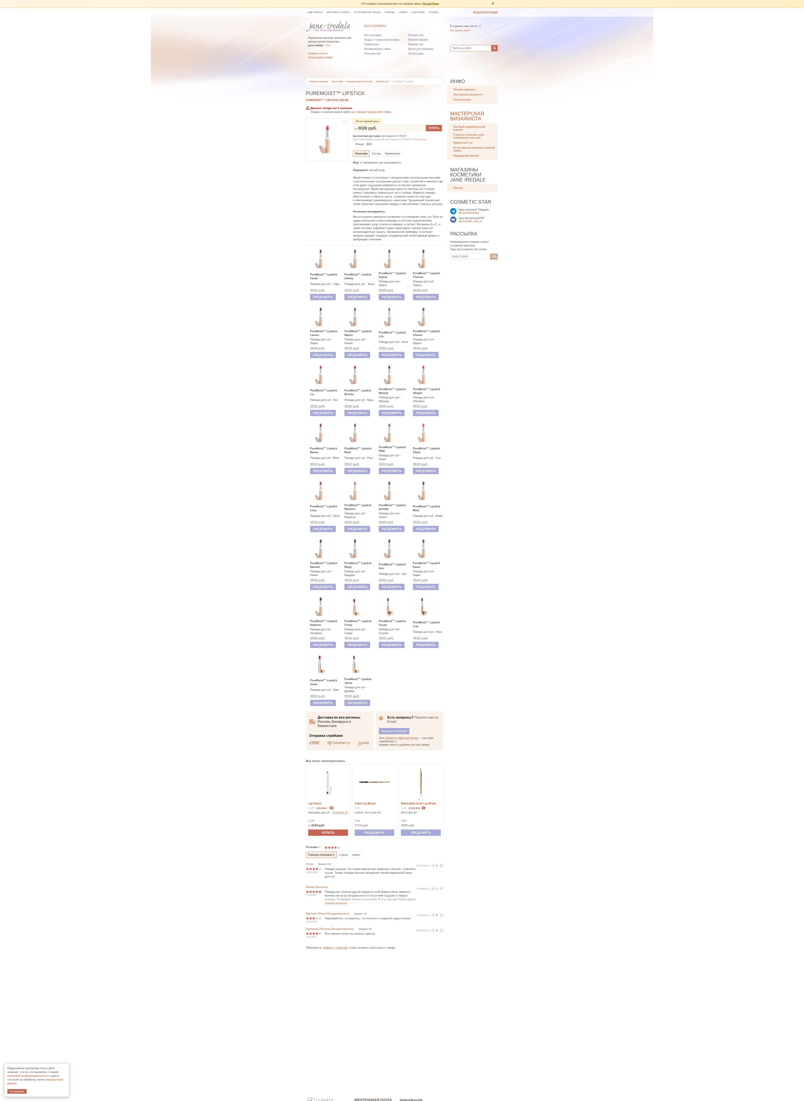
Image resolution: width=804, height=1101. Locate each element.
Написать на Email (394, 731)
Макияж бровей (418, 39)
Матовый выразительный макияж (469, 128)
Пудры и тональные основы (381, 39)
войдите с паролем (335, 947)
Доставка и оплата (338, 12)
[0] (433, 865)
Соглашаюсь (17, 1091)
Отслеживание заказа (367, 12)
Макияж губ (415, 44)
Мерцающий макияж (466, 155)
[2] (441, 865)
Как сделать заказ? (460, 30)
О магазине (418, 12)
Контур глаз (415, 35)
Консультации (462, 99)
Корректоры (371, 44)
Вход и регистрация (485, 12)
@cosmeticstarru (469, 212)
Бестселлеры (375, 26)
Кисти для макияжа (420, 48)
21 (331, 808)
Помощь (390, 12)
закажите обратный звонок (401, 738)
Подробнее (431, 3)
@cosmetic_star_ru (470, 221)
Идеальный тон (463, 142)
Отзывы (433, 12)
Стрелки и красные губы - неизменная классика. (469, 136)
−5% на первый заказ (367, 121)
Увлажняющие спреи (377, 48)
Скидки (403, 12)
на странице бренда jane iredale (371, 111)
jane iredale (315, 12)
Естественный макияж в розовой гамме (474, 149)
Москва (458, 187)
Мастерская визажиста (467, 94)
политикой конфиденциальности (27, 1075)
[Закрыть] (492, 4)
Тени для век (372, 53)
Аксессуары (416, 53)
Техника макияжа (464, 89)
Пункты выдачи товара (320, 57)
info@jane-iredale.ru (318, 53)
